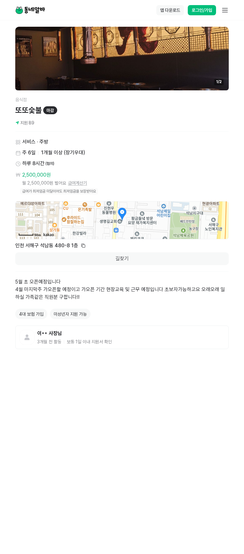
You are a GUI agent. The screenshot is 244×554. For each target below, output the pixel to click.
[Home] (30, 10)
